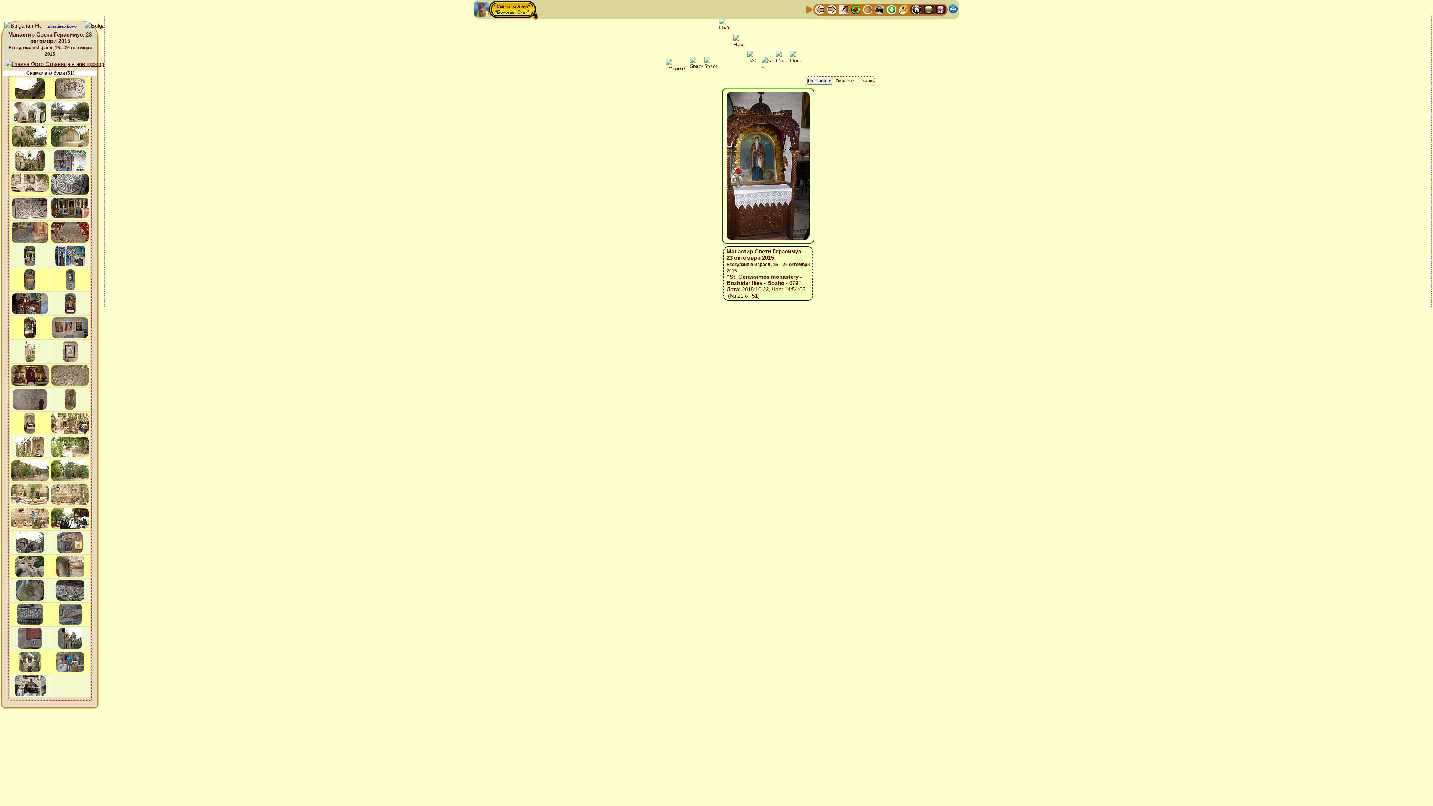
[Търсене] (903, 9)
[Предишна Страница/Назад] (819, 9)
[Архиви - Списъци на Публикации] (843, 9)
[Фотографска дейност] (879, 9)
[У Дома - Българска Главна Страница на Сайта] (928, 9)
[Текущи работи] (867, 9)
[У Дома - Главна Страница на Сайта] (916, 9)
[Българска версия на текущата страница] (103, 25)
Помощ (866, 81)
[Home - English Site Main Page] (940, 9)
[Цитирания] (855, 9)
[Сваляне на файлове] (891, 9)
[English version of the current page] (22, 25)
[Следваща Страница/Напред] (831, 9)
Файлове (845, 81)
